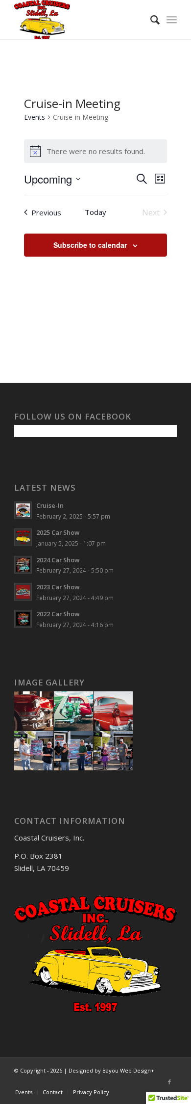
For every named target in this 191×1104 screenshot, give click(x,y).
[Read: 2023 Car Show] (23, 592)
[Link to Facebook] (169, 1082)
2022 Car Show (57, 613)
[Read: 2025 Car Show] (23, 537)
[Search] (150, 19)
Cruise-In (50, 505)
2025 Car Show (57, 532)
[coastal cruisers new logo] (79, 19)
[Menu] (172, 19)
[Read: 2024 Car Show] (23, 565)
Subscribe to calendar (90, 245)
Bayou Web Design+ (128, 1070)
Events (34, 117)
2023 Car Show (57, 586)
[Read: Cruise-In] (23, 510)
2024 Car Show (57, 559)
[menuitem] (150, 19)
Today (95, 212)
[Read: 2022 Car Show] (23, 619)
